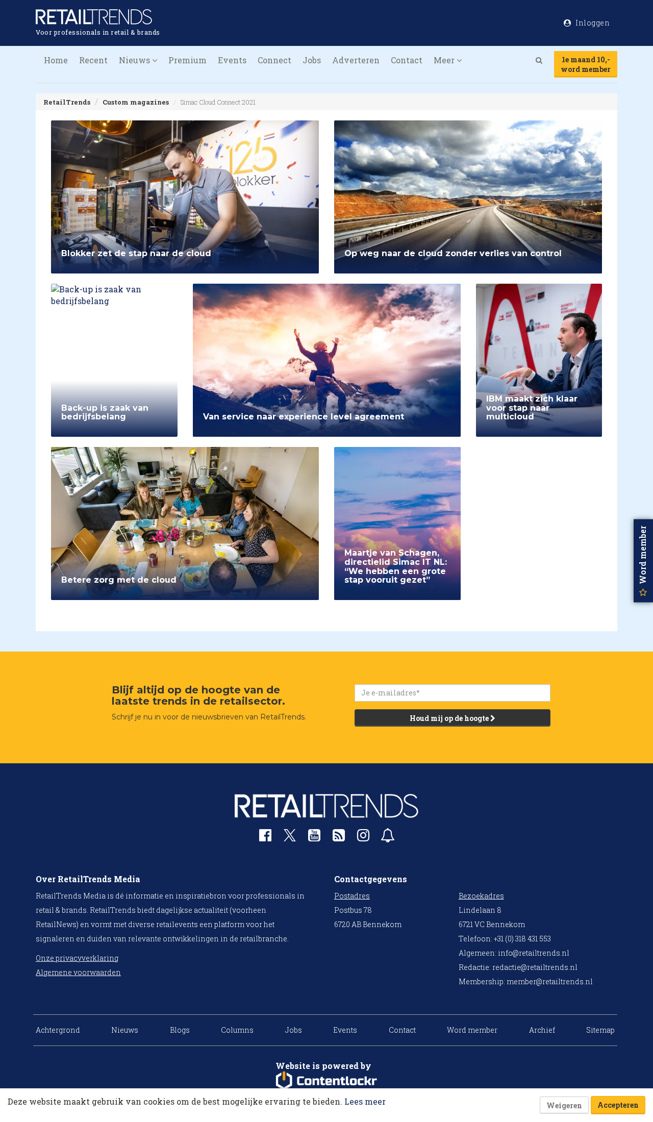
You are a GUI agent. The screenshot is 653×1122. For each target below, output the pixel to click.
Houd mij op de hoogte (450, 718)
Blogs (180, 1030)
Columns (237, 1030)
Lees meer (365, 1101)
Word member (472, 1030)
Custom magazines (136, 102)
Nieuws (124, 1030)
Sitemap (600, 1030)
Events (232, 60)
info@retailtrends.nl (533, 953)
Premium (187, 60)
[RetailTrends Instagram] (363, 837)
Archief (542, 1030)
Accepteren (618, 1105)
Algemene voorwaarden (78, 972)
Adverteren (356, 60)
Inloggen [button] (592, 23)
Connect (274, 60)
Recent (93, 60)
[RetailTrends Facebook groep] (265, 837)
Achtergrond (58, 1030)
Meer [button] (445, 60)
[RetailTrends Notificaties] (388, 837)
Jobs (312, 60)
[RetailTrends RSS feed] (339, 837)
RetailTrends (66, 102)
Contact (406, 60)
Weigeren (564, 1105)
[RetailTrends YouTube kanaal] (314, 837)
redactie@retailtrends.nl (534, 967)
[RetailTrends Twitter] (290, 838)
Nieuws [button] (135, 60)
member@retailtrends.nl (550, 981)
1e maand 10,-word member (586, 64)
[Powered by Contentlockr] (326, 1080)
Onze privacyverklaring (77, 958)
